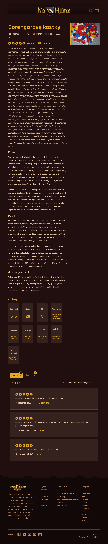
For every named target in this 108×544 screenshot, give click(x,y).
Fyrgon (39, 34)
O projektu (44, 497)
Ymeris (40, 454)
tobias (42, 430)
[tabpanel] (54, 421)
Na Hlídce (96, 537)
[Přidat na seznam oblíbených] (10, 37)
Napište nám (86, 514)
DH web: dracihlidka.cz (65, 494)
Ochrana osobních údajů (85, 509)
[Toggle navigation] (97, 10)
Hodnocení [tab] (17, 375)
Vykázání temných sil (45, 287)
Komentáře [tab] (32, 375)
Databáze (44, 500)
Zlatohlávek (44, 403)
